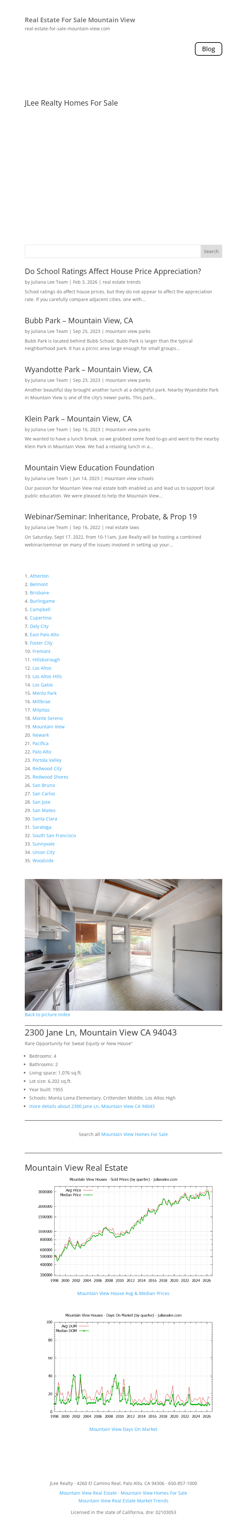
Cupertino (40, 618)
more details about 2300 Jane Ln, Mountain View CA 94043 (92, 1106)
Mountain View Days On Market (123, 1429)
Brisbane (39, 593)
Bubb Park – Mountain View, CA (79, 320)
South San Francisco (54, 835)
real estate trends (122, 282)
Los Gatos (42, 685)
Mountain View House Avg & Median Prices (123, 1293)
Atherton (39, 576)
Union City (43, 852)
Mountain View (48, 726)
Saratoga (41, 827)
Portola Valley (46, 760)
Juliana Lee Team (49, 282)
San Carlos (43, 793)
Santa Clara (44, 819)
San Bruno (43, 785)
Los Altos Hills (47, 676)
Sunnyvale (43, 844)
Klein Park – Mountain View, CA (78, 418)
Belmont (39, 584)
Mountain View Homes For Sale (134, 1134)
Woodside (43, 860)
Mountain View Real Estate (76, 1167)
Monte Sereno (47, 718)
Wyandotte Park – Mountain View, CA (88, 369)
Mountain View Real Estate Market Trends (123, 1501)
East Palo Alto (44, 634)
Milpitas (41, 710)
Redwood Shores (50, 777)
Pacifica (40, 743)
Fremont (41, 651)
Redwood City (47, 768)
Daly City (39, 626)
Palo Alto (41, 752)
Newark (40, 735)
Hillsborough (46, 660)
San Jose (41, 802)
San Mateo (43, 810)
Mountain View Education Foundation (89, 467)
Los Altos (41, 668)
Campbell (40, 609)
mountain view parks (128, 331)
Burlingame (42, 601)
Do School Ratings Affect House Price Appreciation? (113, 271)
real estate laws (122, 527)
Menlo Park (44, 693)
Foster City (41, 643)
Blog (208, 48)
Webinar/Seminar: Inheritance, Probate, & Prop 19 (111, 516)
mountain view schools (129, 478)
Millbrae (41, 701)
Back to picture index (47, 1014)
